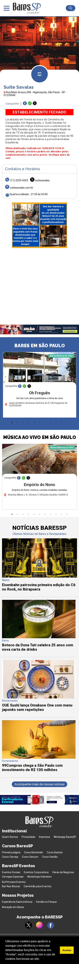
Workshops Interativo (39, 876)
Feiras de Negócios (63, 872)
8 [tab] (50, 422)
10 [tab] (61, 422)
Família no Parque (46, 901)
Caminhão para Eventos (37, 886)
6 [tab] (39, 422)
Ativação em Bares (13, 907)
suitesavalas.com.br (21, 187)
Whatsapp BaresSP (65, 836)
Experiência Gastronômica (17, 901)
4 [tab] (28, 422)
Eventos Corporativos (36, 872)
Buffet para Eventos (14, 881)
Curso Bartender (33, 852)
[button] (41, 959)
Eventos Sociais (11, 872)
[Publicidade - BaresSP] (39, 225)
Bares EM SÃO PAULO (39, 345)
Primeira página (11, 852)
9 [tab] (56, 422)
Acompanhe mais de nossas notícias (39, 784)
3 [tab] (23, 422)
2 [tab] (17, 422)
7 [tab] (45, 422)
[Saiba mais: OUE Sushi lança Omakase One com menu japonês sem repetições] (39, 697)
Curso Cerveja (10, 856)
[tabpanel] (39, 385)
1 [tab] (12, 422)
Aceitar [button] (66, 950)
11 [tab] (67, 422)
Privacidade (28, 836)
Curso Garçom (30, 856)
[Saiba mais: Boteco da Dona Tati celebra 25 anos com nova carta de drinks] (39, 637)
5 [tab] (34, 422)
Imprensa (44, 836)
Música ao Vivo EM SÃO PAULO (39, 437)
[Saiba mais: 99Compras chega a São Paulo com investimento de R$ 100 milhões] (39, 757)
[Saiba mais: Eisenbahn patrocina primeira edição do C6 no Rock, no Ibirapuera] (39, 576)
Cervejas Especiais (13, 876)
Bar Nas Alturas (11, 886)
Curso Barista (54, 852)
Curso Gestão (50, 856)
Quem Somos (10, 836)
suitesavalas (42, 180)
